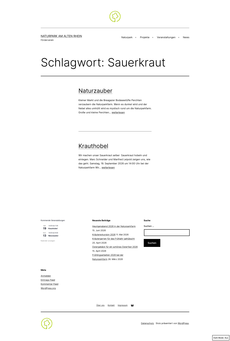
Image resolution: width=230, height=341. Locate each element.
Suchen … (149, 226)
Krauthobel (93, 145)
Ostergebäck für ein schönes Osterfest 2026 (115, 247)
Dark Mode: (218, 338)
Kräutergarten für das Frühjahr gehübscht (113, 238)
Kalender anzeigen (48, 240)
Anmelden (46, 276)
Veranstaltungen (166, 37)
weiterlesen (118, 112)
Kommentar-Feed (49, 284)
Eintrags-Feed (48, 280)
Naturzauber (95, 90)
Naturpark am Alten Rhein (61, 36)
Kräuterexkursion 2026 (103, 234)
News (186, 37)
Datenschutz (147, 323)
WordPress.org (48, 288)
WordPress (183, 323)
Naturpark (126, 37)
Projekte (145, 37)
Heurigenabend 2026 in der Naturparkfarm (114, 226)
